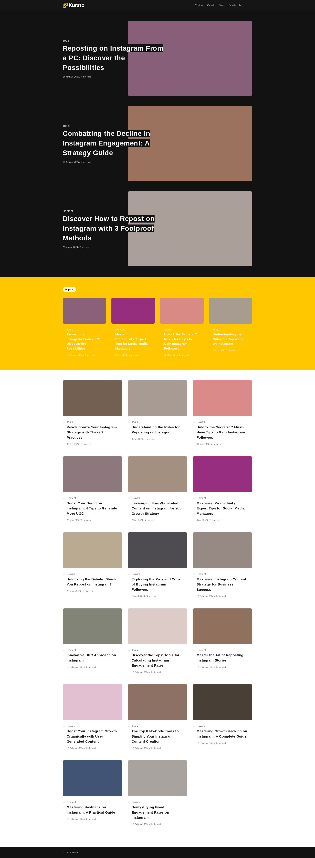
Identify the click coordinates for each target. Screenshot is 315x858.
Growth (168, 329)
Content (68, 211)
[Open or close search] (250, 5)
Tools (66, 40)
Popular (69, 289)
